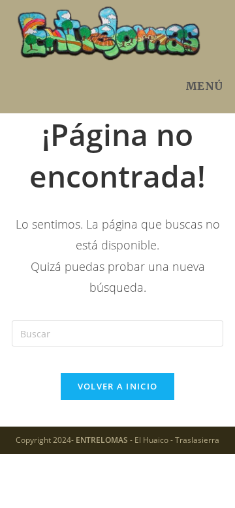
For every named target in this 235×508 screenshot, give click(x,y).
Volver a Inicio (118, 386)
